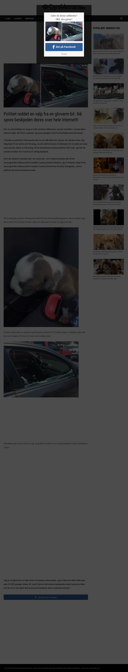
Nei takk (64, 54)
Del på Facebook (66, 46)
